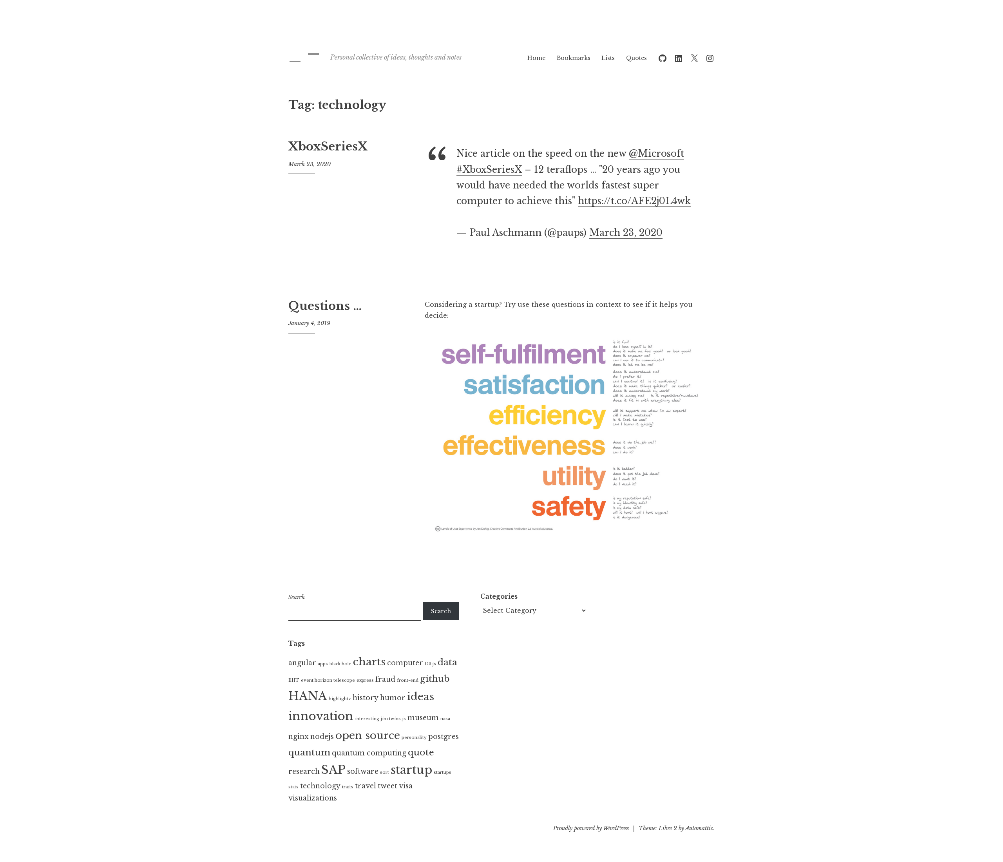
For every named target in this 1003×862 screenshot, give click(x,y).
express (365, 680)
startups (442, 772)
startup (411, 770)
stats (293, 787)
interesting (367, 718)
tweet (387, 786)
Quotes (636, 58)
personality (414, 737)
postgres (443, 736)
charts (369, 662)
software (362, 771)
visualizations (312, 798)
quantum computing (369, 753)
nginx (298, 736)
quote (421, 752)
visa (406, 786)
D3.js (430, 663)
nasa (445, 718)
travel (365, 786)
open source (367, 735)
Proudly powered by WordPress (591, 828)
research (304, 771)
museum (423, 718)
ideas (420, 696)
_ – (304, 53)
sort (384, 772)
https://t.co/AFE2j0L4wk (634, 201)
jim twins (391, 718)
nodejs (322, 736)
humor (393, 698)
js (404, 718)
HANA (307, 696)
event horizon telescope (328, 680)
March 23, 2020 (626, 232)
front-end (407, 680)
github (435, 678)
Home (536, 58)
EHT (293, 680)
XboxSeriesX (328, 146)
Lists (608, 58)
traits (347, 787)
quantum (309, 752)
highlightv (340, 698)
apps (323, 663)
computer (405, 663)
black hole (340, 663)
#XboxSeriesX (489, 169)
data (447, 662)
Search (296, 597)
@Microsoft (656, 153)
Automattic (699, 828)
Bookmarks (573, 58)
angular (302, 663)
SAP (333, 770)
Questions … (325, 306)
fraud (385, 679)
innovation (320, 716)
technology (320, 786)
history (365, 698)
